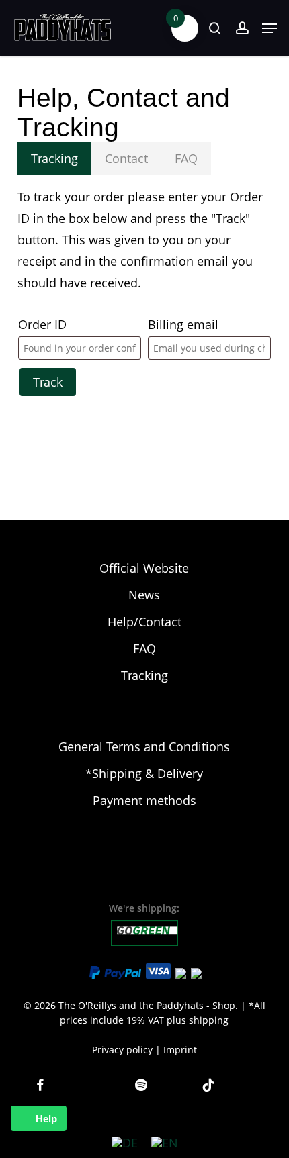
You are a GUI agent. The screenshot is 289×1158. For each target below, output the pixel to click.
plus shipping (198, 1020)
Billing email (183, 324)
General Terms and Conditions (144, 746)
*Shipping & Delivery (144, 773)
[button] (269, 28)
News (144, 595)
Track (48, 382)
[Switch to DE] (124, 1142)
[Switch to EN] (164, 1142)
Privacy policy (122, 1049)
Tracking (144, 675)
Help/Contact (144, 622)
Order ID (42, 324)
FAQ (144, 648)
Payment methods (144, 800)
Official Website (144, 568)
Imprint (180, 1049)
